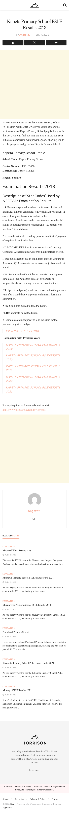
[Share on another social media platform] (56, 42)
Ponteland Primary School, (16, 632)
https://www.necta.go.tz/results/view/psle (24, 409)
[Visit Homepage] (34, 5)
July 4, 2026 (42, 34)
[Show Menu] (4, 5)
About (6, 799)
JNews (13, 804)
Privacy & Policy (38, 799)
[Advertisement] (34, 84)
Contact (55, 799)
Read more (34, 770)
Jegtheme (7, 807)
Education (9, 546)
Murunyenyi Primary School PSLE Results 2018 (27, 605)
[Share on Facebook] (13, 42)
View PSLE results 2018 (22, 331)
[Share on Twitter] (34, 42)
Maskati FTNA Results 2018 (17, 550)
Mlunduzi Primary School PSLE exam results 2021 (28, 578)
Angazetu (24, 34)
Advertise (19, 799)
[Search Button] (64, 5)
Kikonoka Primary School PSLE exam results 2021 (28, 663)
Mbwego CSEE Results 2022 (17, 690)
